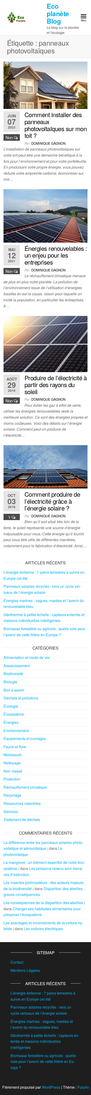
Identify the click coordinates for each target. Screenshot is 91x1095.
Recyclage (12, 795)
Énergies (11, 722)
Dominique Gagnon (48, 143)
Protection (12, 779)
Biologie (10, 681)
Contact (16, 962)
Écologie (11, 706)
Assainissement (17, 665)
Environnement (16, 730)
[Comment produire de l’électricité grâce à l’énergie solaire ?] (46, 466)
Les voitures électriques (43, 928)
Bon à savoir (14, 690)
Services (11, 811)
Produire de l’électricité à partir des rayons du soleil (55, 384)
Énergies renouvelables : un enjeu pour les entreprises (55, 255)
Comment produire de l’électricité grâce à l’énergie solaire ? (52, 501)
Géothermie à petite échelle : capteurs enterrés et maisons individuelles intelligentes (44, 1041)
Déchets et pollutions (21, 698)
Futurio (83, 1087)
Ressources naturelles (22, 803)
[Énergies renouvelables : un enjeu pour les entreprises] (46, 215)
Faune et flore (15, 746)
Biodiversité (13, 673)
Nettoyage (12, 763)
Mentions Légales (25, 970)
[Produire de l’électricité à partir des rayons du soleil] (46, 343)
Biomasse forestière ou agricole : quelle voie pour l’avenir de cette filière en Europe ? (43, 1061)
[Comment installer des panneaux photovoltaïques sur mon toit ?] (46, 84)
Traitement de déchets (22, 819)
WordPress (51, 1087)
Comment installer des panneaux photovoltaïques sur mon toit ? (55, 125)
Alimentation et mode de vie (26, 657)
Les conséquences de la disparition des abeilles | (44, 902)
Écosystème (14, 714)
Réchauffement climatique (25, 787)
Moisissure (12, 754)
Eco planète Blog (58, 13)
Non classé (13, 771)
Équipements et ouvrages (25, 738)
